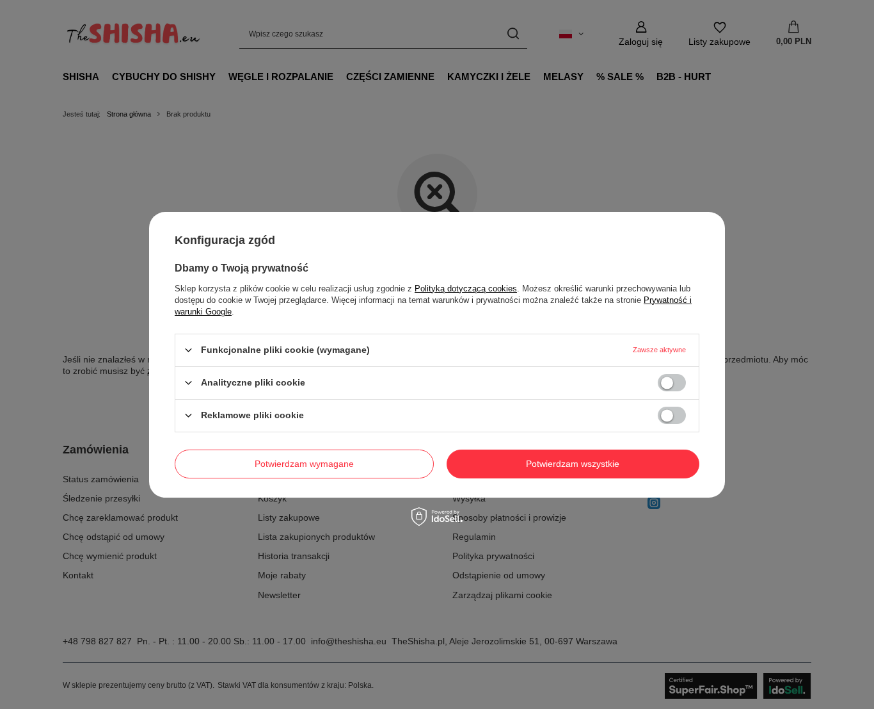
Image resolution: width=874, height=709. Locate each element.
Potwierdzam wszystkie (572, 464)
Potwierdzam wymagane (304, 464)
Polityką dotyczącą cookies (466, 288)
